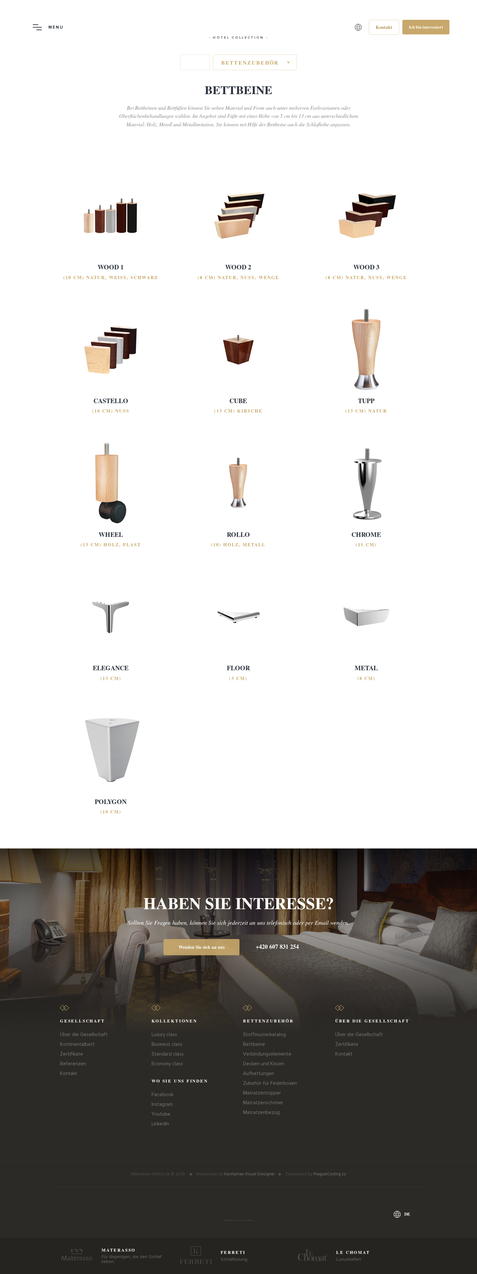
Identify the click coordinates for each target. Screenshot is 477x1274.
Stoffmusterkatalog (264, 1034)
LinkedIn (160, 1124)
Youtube (161, 1114)
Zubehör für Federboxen (270, 1083)
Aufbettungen (258, 1073)
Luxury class (164, 1034)
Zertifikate (71, 1054)
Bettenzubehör (250, 62)
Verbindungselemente (267, 1054)
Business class (167, 1044)
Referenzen (73, 1064)
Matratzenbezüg (261, 1112)
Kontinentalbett (77, 1044)
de (407, 1214)
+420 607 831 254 (277, 946)
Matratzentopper (262, 1093)
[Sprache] (358, 27)
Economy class (167, 1064)
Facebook (162, 1094)
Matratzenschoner (263, 1103)
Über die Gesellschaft (84, 1034)
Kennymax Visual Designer (249, 1174)
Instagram (162, 1104)
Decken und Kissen (263, 1064)
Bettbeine (254, 1044)
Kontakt (68, 1073)
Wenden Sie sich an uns (201, 947)
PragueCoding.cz (329, 1174)
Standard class (168, 1054)
